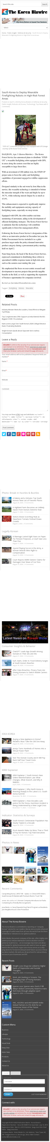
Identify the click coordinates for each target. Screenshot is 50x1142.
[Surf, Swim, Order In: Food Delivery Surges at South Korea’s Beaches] (6, 663)
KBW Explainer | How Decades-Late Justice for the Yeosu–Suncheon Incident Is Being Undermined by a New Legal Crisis (30, 803)
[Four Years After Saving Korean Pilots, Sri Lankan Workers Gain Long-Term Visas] (31, 871)
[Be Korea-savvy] (25, 12)
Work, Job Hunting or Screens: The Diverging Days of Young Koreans (27, 978)
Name (5, 361)
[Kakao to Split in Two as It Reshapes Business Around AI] (7, 870)
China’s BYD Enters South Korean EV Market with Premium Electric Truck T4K (23, 895)
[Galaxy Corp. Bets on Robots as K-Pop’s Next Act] (7, 879)
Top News (39, 104)
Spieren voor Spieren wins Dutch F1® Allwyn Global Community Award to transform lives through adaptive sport (30, 988)
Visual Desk (6, 1043)
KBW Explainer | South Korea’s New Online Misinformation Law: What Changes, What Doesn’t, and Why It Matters (28, 778)
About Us (5, 1066)
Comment (5, 389)
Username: (7, 1078)
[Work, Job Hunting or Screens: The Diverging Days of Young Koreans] (19, 850)
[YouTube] (28, 434)
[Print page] (25, 111)
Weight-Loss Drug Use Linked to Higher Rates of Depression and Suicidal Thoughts (29, 968)
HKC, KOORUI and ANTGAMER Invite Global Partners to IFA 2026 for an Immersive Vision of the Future (28, 1004)
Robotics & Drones (19, 104)
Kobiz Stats (6, 1052)
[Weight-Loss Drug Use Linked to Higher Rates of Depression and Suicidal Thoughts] (7, 850)
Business (5, 1030)
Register (15, 1073)
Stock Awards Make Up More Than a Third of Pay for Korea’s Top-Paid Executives (30, 831)
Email (4, 370)
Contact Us (6, 1061)
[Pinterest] (33, 434)
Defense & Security (24, 33)
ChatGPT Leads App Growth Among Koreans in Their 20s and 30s (28, 652)
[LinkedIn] (14, 434)
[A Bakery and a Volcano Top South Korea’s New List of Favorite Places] (6, 500)
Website (5, 380)
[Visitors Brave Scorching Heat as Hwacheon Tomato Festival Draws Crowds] (6, 519)
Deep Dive (5, 1048)
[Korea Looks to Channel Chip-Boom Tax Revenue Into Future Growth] (19, 870)
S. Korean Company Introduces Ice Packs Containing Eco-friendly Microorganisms (24, 901)
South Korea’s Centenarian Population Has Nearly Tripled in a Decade (30, 821)
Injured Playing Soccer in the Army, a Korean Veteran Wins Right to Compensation (28, 550)
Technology (31, 104)
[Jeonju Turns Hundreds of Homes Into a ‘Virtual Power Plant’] (6, 750)
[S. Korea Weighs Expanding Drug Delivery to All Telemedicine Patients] (31, 878)
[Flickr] (23, 434)
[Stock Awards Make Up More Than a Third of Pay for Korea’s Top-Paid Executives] (6, 831)
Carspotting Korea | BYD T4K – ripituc (15, 894)
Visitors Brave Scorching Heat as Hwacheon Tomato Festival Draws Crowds (27, 519)
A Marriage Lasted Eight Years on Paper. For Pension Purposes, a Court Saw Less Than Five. (30, 538)
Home (4, 33)
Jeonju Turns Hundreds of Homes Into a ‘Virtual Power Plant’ (29, 749)
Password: (7, 1086)
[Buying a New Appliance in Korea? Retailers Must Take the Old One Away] (6, 741)
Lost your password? (39, 1094)
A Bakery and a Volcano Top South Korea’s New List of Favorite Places (27, 499)
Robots (21, 288)
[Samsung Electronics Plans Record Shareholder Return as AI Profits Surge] (42, 870)
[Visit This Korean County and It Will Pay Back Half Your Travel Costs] (6, 760)
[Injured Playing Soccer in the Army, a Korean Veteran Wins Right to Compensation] (6, 549)
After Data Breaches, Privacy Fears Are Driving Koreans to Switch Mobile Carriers (30, 671)
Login (5, 1073)
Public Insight (12, 33)
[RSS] (38, 434)
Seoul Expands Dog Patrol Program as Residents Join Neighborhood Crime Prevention (24, 908)
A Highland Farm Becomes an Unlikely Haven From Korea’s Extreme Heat (28, 508)
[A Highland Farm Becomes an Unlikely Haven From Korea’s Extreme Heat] (6, 509)
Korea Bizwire (26, 102)
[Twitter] (4, 434)
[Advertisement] (25, 63)
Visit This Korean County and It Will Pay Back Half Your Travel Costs (29, 759)
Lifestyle (5, 1034)
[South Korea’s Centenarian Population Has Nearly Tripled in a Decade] (6, 823)
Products (5, 1057)
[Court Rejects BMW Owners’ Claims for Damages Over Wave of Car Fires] (6, 561)
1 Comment (31, 808)
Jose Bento (6, 907)
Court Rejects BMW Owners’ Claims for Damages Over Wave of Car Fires (29, 561)
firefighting (13, 288)
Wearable (29, 288)
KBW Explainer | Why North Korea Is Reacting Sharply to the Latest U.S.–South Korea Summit (30, 791)
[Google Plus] (19, 434)
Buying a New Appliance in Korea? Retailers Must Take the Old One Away (29, 740)
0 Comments (29, 503)
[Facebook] (9, 434)
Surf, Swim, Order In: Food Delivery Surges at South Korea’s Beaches (30, 662)
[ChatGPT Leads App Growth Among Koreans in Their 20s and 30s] (6, 653)
